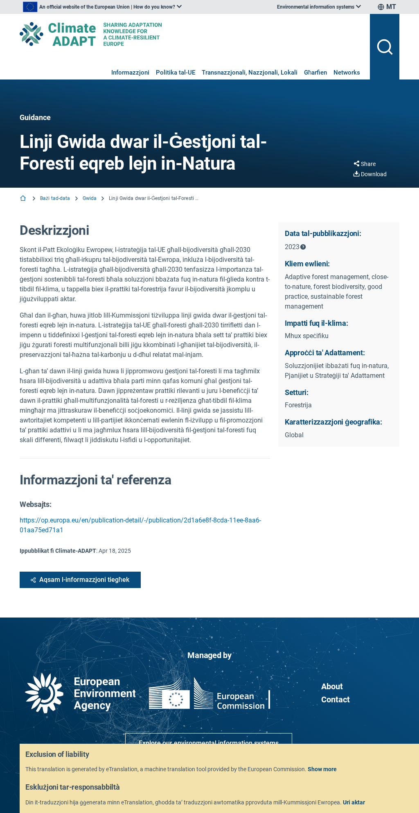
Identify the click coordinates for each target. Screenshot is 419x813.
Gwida (90, 198)
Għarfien (315, 72)
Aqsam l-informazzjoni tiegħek (84, 580)
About (332, 686)
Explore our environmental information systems (209, 743)
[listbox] (102, 7)
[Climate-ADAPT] (191, 34)
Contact (335, 699)
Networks (346, 72)
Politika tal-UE (175, 72)
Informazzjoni (130, 72)
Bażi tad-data (55, 198)
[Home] (24, 199)
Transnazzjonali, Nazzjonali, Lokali (249, 72)
